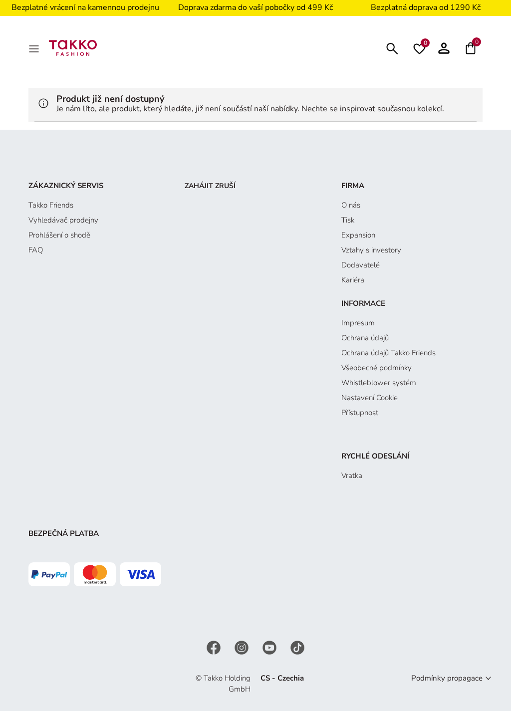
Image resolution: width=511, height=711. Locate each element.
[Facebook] (215, 647)
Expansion (358, 235)
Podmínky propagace (447, 678)
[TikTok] (297, 647)
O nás (350, 205)
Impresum (358, 323)
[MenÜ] (34, 48)
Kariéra (352, 280)
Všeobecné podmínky (376, 368)
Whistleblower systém (378, 383)
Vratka (351, 475)
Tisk (347, 220)
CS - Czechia (282, 678)
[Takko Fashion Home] (73, 47)
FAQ (35, 250)
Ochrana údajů (365, 338)
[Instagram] (243, 647)
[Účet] (444, 48)
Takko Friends (50, 205)
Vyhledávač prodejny (63, 220)
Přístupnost (359, 413)
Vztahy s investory (371, 250)
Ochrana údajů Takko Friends (388, 353)
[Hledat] (392, 47)
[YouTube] (270, 647)
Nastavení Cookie (369, 398)
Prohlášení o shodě (59, 235)
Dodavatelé (360, 265)
